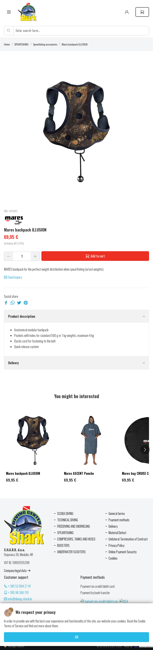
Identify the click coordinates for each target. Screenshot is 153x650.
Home (7, 44)
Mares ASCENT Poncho (79, 473)
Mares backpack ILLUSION (74, 44)
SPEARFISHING (21, 44)
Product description (21, 316)
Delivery (13, 362)
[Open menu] (9, 12)
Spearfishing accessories (45, 44)
